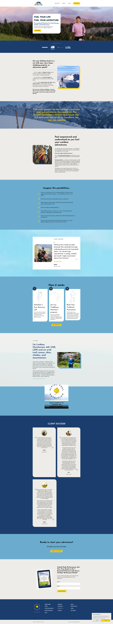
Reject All (97, 620)
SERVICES (57, 3)
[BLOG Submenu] (71, 3)
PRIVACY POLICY (74, 606)
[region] (101, 617)
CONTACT (60, 610)
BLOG (69, 3)
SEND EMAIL (60, 606)
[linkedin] (39, 612)
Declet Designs (77, 621)
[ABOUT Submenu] (66, 3)
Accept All (105, 620)
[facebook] (35, 612)
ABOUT (63, 3)
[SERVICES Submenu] (60, 3)
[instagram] (37, 612)
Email (58, 586)
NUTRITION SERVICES (49, 608)
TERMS (72, 608)
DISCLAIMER (73, 610)
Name (58, 581)
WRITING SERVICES (49, 610)
